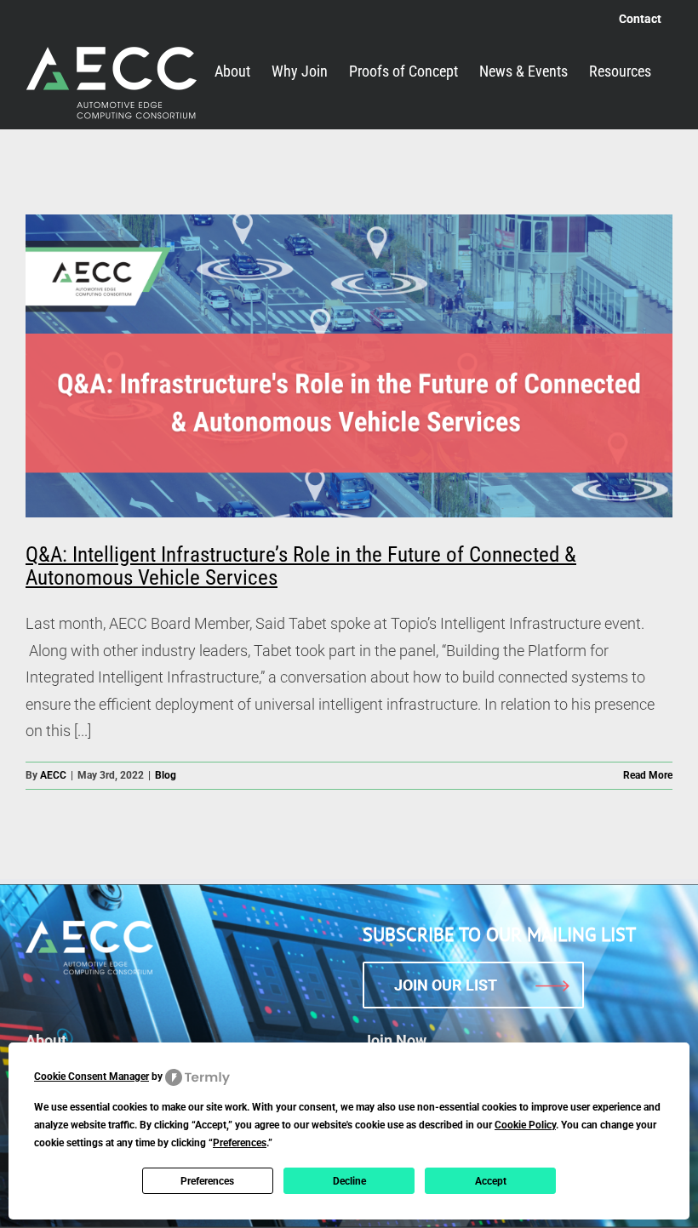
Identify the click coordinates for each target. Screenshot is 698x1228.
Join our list (445, 985)
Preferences (207, 1181)
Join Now (394, 1040)
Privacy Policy (520, 1202)
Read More (647, 775)
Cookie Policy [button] (525, 1125)
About (46, 1040)
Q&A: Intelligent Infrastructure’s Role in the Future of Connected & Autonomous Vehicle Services (301, 566)
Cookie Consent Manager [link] (91, 1076)
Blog (165, 775)
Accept (490, 1181)
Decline (349, 1181)
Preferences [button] (239, 1143)
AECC (53, 775)
